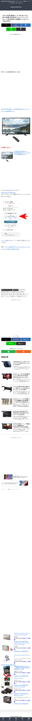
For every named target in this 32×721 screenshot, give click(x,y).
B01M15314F (5, 294)
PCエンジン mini (18, 695)
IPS (11, 294)
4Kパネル (9, 292)
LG (15, 294)
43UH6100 (23, 289)
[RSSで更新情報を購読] (23, 351)
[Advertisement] (16, 53)
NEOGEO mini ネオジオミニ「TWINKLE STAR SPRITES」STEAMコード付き (22, 668)
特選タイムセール (22, 296)
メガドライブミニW (19, 686)
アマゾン (26, 294)
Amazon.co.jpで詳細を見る (21, 641)
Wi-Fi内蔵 (20, 294)
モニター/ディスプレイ (7, 289)
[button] (21, 29)
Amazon (15, 292)
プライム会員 (4, 240)
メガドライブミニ (19, 678)
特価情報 (16, 289)
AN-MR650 (21, 292)
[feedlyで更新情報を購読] (8, 351)
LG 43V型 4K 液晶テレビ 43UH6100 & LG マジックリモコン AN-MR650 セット (22, 153)
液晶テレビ (14, 296)
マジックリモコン (6, 296)
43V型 (4, 292)
